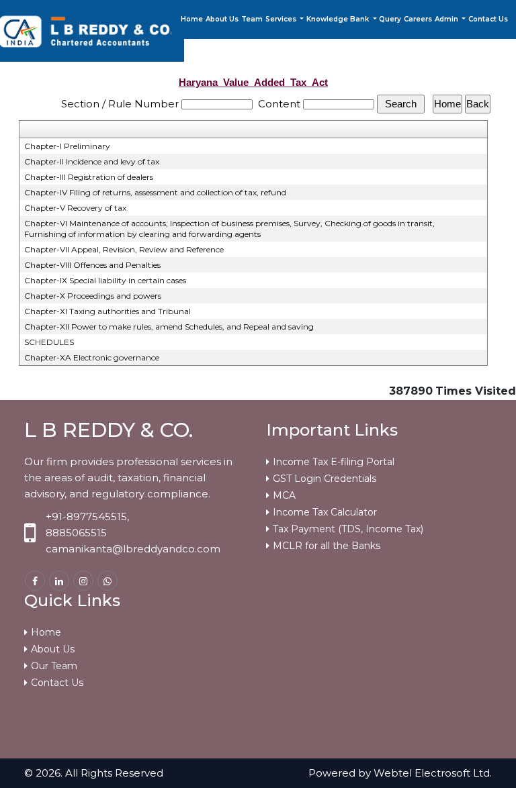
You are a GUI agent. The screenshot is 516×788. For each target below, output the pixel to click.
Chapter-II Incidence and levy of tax (91, 161)
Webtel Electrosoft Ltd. (433, 773)
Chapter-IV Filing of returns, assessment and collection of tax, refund (155, 192)
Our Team (54, 666)
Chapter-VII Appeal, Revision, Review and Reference (124, 249)
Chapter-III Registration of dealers (88, 177)
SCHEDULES (49, 342)
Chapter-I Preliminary (67, 146)
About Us (222, 19)
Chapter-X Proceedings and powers (92, 296)
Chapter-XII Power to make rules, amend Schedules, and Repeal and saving (169, 327)
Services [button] (281, 19)
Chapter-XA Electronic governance (91, 357)
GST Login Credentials (324, 479)
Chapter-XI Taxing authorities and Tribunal (107, 311)
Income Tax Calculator (325, 512)
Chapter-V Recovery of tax (75, 208)
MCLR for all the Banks (326, 546)
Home (192, 19)
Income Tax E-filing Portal (333, 462)
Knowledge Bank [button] (338, 19)
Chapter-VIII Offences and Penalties (92, 265)
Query (390, 19)
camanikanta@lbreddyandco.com (133, 548)
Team (252, 19)
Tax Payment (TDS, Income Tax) (348, 529)
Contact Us (488, 19)
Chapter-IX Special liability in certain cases (105, 280)
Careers (418, 19)
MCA (284, 495)
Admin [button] (447, 19)
